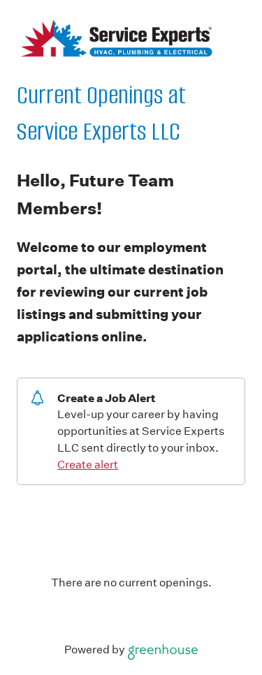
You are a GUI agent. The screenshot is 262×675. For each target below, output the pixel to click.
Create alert (87, 464)
